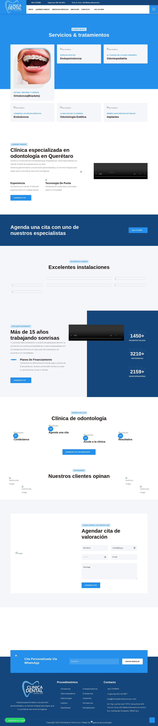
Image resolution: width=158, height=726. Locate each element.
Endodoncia (88, 694)
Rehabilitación (89, 708)
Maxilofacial (66, 708)
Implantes (87, 698)
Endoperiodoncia (90, 689)
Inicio (30, 9)
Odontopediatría (68, 694)
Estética (64, 703)
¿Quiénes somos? (42, 9)
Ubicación (75, 9)
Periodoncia (88, 703)
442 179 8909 (99, 9)
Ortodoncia (65, 689)
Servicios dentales (60, 9)
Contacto (85, 9)
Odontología (66, 698)
